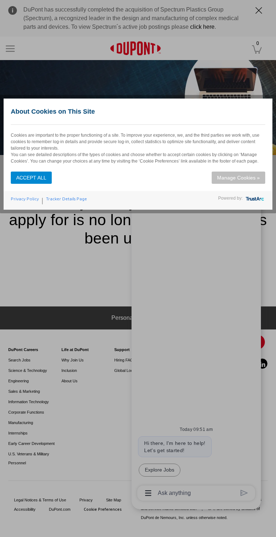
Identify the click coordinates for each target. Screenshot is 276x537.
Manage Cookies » (238, 178)
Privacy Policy (25, 199)
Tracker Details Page (66, 199)
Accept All (31, 178)
